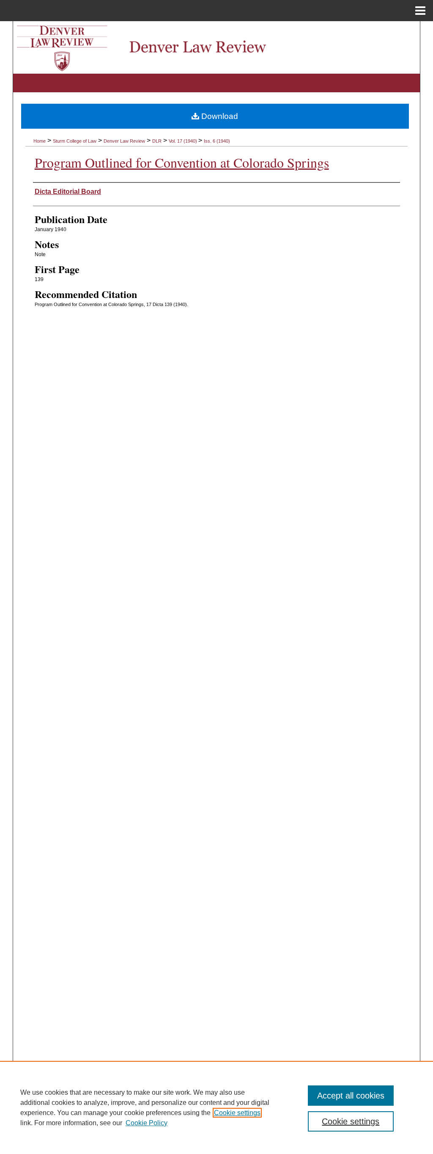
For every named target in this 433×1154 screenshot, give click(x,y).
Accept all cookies (350, 1095)
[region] (216, 1107)
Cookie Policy (146, 1122)
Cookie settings (237, 1112)
